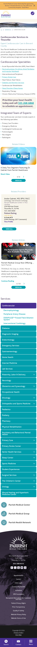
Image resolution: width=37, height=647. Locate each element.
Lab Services (7, 369)
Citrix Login (18, 583)
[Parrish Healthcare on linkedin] (18, 567)
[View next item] (23, 177)
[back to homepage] (1, 30)
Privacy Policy (18, 633)
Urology (5, 486)
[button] (34, 314)
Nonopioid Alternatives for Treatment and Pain (18, 598)
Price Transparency (18, 607)
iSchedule (18, 590)
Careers (18, 579)
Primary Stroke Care (9, 77)
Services (8, 30)
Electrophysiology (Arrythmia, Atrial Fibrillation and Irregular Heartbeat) (18, 70)
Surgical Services (9, 475)
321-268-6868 (26, 103)
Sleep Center (7, 457)
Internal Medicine (9, 363)
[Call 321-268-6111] (32, 14)
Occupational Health (11, 392)
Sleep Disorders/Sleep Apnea (12, 88)
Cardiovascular (8, 305)
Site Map (18, 635)
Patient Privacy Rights (18, 603)
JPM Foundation (18, 594)
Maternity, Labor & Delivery (13, 374)
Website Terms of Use (18, 618)
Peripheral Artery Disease (14, 314)
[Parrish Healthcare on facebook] (12, 567)
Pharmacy (6, 421)
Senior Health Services (11, 452)
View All (20, 180)
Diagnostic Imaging (10, 334)
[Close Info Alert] (34, 6)
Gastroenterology (9, 351)
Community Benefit (18, 587)
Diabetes (6, 328)
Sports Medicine (9, 463)
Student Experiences (11, 469)
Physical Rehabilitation (12, 427)
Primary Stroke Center (11, 446)
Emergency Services (10, 345)
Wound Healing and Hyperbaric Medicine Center (15, 493)
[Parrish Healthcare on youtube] (22, 567)
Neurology (6, 380)
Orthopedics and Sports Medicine (16, 403)
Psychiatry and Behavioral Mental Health (16, 433)
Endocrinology (8, 340)
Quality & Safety (18, 611)
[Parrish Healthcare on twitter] (15, 567)
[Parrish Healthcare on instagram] (25, 567)
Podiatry (5, 415)
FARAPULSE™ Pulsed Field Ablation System (18, 319)
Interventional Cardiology (14, 323)
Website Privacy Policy (18, 614)
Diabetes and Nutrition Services (13, 83)
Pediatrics (6, 409)
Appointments (18, 575)
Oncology (6, 398)
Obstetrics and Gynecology (13, 386)
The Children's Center (11, 481)
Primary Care (7, 440)
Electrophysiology (11, 310)
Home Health (7, 357)
